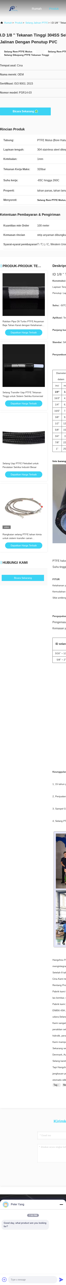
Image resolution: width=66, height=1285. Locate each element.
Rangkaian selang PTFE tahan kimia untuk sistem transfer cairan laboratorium (22, 538)
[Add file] (4, 1279)
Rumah (37, 8)
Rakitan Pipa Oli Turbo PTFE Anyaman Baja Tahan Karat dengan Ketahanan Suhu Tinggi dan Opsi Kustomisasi (23, 325)
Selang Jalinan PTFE (36, 22)
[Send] (61, 1279)
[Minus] (61, 1204)
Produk (54, 8)
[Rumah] (13, 8)
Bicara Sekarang (23, 111)
